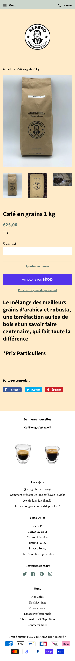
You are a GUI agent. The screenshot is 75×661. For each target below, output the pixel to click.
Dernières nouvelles (37, 419)
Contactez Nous (37, 531)
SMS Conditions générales (38, 554)
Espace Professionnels (37, 614)
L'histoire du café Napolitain (37, 619)
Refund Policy (37, 543)
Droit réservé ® (57, 637)
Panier (67, 6)
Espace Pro (37, 526)
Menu (12, 5)
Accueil (7, 69)
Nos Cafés (37, 597)
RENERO (41, 637)
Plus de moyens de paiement (37, 290)
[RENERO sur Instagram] (50, 574)
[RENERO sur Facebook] (33, 574)
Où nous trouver (37, 608)
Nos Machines (37, 602)
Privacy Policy (37, 548)
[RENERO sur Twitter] (25, 574)
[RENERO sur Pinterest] (42, 574)
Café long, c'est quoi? (37, 427)
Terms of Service (37, 537)
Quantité (10, 243)
